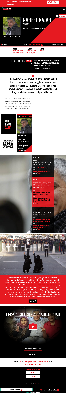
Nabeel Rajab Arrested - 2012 (33, 349)
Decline (56, 2)
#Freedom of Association (18, 52)
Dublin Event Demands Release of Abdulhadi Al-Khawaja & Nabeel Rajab (42, 214)
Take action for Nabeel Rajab (57, 44)
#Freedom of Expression (44, 221)
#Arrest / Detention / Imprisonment (31, 53)
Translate (63, 16)
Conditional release (34, 44)
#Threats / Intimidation (38, 200)
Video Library (32, 354)
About (41, 12)
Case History (4, 44)
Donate (25, 12)
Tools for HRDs (8, 12)
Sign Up (33, 376)
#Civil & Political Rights (18, 51)
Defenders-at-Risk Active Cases (48, 390)
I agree (50, 2)
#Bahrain (42, 51)
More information (10, 4)
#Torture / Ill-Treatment (38, 227)
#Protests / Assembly (43, 194)
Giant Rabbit (37, 384)
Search (57, 12)
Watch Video (33, 327)
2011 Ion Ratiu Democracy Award (42, 68)
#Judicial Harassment (31, 51)
